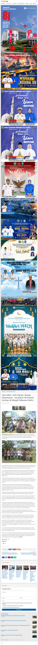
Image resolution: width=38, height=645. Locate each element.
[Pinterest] (14, 549)
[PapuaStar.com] (4, 1)
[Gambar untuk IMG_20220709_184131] (15, 408)
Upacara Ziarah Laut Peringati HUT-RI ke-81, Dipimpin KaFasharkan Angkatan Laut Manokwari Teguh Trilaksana (11, 575)
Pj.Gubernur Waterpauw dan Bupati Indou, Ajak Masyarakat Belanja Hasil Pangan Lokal (10, 552)
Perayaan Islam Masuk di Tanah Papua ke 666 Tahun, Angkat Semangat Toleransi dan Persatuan (19, 573)
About (10, 639)
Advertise (13, 639)
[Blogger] (17, 549)
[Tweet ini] (6, 557)
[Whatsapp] (15, 557)
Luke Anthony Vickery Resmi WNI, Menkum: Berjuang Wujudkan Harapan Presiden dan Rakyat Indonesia (25, 575)
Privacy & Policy (18, 639)
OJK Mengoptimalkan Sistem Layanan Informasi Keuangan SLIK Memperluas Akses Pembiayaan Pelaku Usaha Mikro (33, 576)
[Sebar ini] (3, 557)
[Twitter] (12, 549)
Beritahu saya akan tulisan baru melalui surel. (11, 607)
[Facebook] (10, 549)
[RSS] (19, 549)
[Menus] (36, 1)
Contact (23, 639)
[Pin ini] (9, 557)
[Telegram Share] (12, 557)
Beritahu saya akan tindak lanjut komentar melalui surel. (13, 605)
